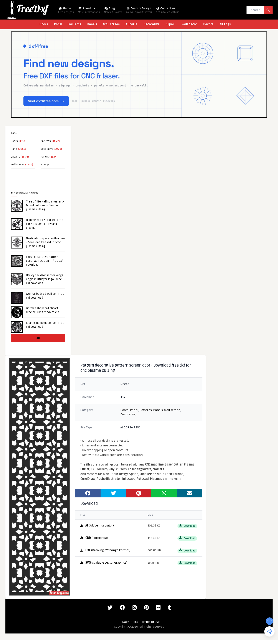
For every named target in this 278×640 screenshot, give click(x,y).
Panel (58, 24)
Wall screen (111, 24)
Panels (92, 24)
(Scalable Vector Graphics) (106, 562)
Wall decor (189, 24)
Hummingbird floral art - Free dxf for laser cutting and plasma (44, 224)
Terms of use (151, 622)
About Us (89, 10)
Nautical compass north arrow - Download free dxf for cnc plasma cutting (45, 242)
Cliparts (131, 24)
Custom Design (139, 10)
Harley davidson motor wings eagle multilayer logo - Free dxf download (44, 279)
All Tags (45, 164)
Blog (113, 10)
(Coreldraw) (96, 538)
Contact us (167, 10)
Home (66, 10)
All (38, 338)
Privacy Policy (128, 622)
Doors (44, 24)
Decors (208, 24)
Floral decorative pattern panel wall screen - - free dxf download (44, 261)
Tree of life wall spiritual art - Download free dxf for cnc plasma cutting (45, 205)
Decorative (151, 24)
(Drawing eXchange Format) (107, 550)
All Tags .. (226, 24)
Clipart (170, 24)
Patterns (74, 24)
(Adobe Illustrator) (99, 525)
